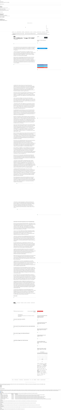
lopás (43, 368)
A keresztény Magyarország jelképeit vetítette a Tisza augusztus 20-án (42, 342)
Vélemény (17, 35)
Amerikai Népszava (16, 39)
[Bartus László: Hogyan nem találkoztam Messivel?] (25, 329)
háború (38, 367)
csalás (39, 364)
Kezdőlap (14, 35)
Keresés (38, 36)
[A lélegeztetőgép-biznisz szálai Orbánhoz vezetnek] (42, 333)
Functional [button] (1, 399)
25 (39, 359)
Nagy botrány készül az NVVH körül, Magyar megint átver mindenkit (42, 329)
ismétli (21, 112)
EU (40, 365)
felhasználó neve (2, 13)
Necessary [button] (1, 391)
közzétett (15, 106)
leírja (31, 276)
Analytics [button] (1, 403)
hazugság (40, 366)
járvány (44, 367)
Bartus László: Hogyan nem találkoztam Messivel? (30, 33)
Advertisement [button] (1, 405)
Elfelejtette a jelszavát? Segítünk (4, 7)
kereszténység (38, 368)
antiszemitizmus (41, 363)
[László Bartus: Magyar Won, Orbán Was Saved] (25, 336)
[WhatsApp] (18, 40)
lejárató (15, 129)
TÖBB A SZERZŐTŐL (22, 319)
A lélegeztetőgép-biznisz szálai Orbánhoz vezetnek (41, 335)
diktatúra (44, 364)
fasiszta (42, 365)
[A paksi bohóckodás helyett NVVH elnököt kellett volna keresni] (42, 321)
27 (42, 359)
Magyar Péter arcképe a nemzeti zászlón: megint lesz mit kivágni (41, 349)
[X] (46, 27)
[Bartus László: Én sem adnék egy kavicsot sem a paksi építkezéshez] (25, 322)
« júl (42, 361)
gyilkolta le (19, 118)
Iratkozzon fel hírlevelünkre (42, 48)
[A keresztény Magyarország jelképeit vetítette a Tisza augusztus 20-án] (42, 339)
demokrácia (41, 364)
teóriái (26, 130)
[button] (25, 27)
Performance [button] (1, 401)
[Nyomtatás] (23, 40)
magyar (38, 369)
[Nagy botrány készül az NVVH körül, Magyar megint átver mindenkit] (42, 327)
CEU (37, 364)
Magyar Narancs (16, 230)
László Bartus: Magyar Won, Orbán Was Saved (42, 33)
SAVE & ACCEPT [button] (2, 409)
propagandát (27, 127)
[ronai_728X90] (25, 44)
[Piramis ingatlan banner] (25, 298)
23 (46, 358)
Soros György (15, 303)
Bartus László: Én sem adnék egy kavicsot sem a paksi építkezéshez (18, 34)
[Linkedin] (20, 40)
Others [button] (0, 407)
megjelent (15, 207)
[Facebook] (46, 25)
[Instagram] (46, 26)
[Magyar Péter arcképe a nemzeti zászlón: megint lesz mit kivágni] (42, 346)
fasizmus (45, 365)
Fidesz (38, 366)
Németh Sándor (44, 370)
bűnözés (46, 363)
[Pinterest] (17, 40)
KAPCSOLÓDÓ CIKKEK (17, 319)
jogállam (43, 367)
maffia (45, 368)
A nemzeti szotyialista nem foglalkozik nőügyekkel (32, 311)
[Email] (21, 40)
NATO (46, 369)
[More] (24, 40)
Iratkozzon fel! (45, 67)
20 (42, 358)
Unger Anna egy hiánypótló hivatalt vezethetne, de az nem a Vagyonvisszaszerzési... (42, 316)
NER (38, 370)
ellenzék (38, 365)
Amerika (38, 363)
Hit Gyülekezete (44, 366)
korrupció (41, 368)
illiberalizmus (40, 367)
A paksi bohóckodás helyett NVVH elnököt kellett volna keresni (42, 323)
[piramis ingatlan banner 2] (25, 74)
